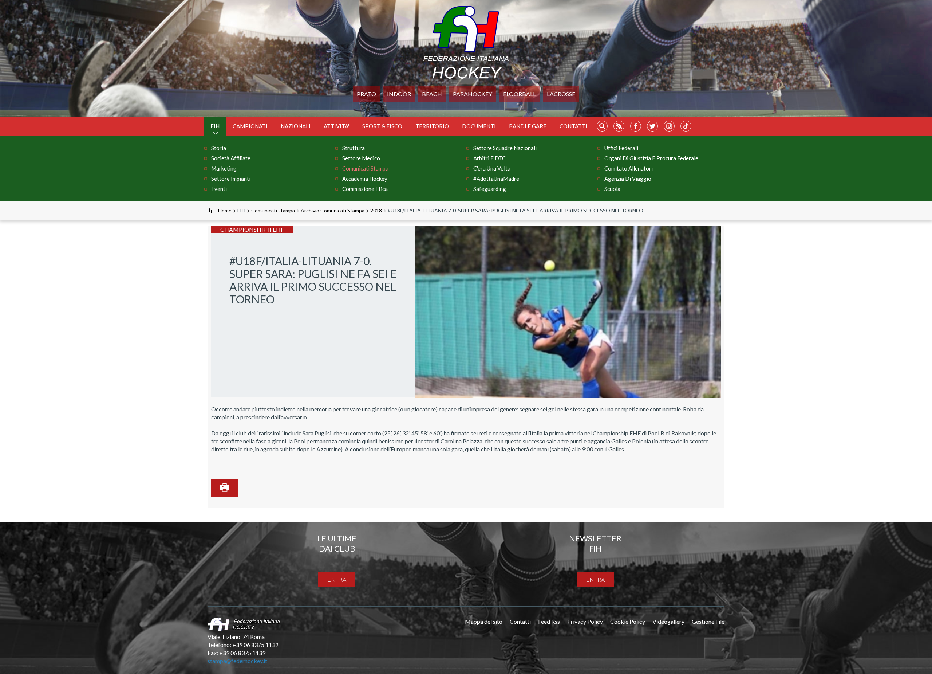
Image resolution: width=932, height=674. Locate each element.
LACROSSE (561, 93)
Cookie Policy (627, 621)
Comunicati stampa (365, 168)
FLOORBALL (519, 93)
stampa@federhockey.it (237, 660)
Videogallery (668, 621)
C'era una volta (491, 168)
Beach (432, 93)
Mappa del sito (483, 621)
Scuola (612, 188)
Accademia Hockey (364, 178)
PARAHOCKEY (472, 93)
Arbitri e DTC (489, 158)
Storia (218, 148)
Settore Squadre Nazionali (505, 148)
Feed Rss (549, 621)
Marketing (224, 168)
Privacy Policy (585, 621)
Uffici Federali (621, 148)
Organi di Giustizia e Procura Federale (651, 158)
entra (336, 579)
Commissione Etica (365, 188)
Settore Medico (361, 158)
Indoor (399, 93)
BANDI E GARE (527, 126)
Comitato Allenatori (628, 168)
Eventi (219, 188)
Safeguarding (489, 188)
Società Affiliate (230, 158)
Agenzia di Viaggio (627, 178)
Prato (366, 93)
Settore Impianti (230, 178)
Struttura (353, 148)
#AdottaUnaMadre (496, 178)
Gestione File (708, 621)
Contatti (573, 126)
